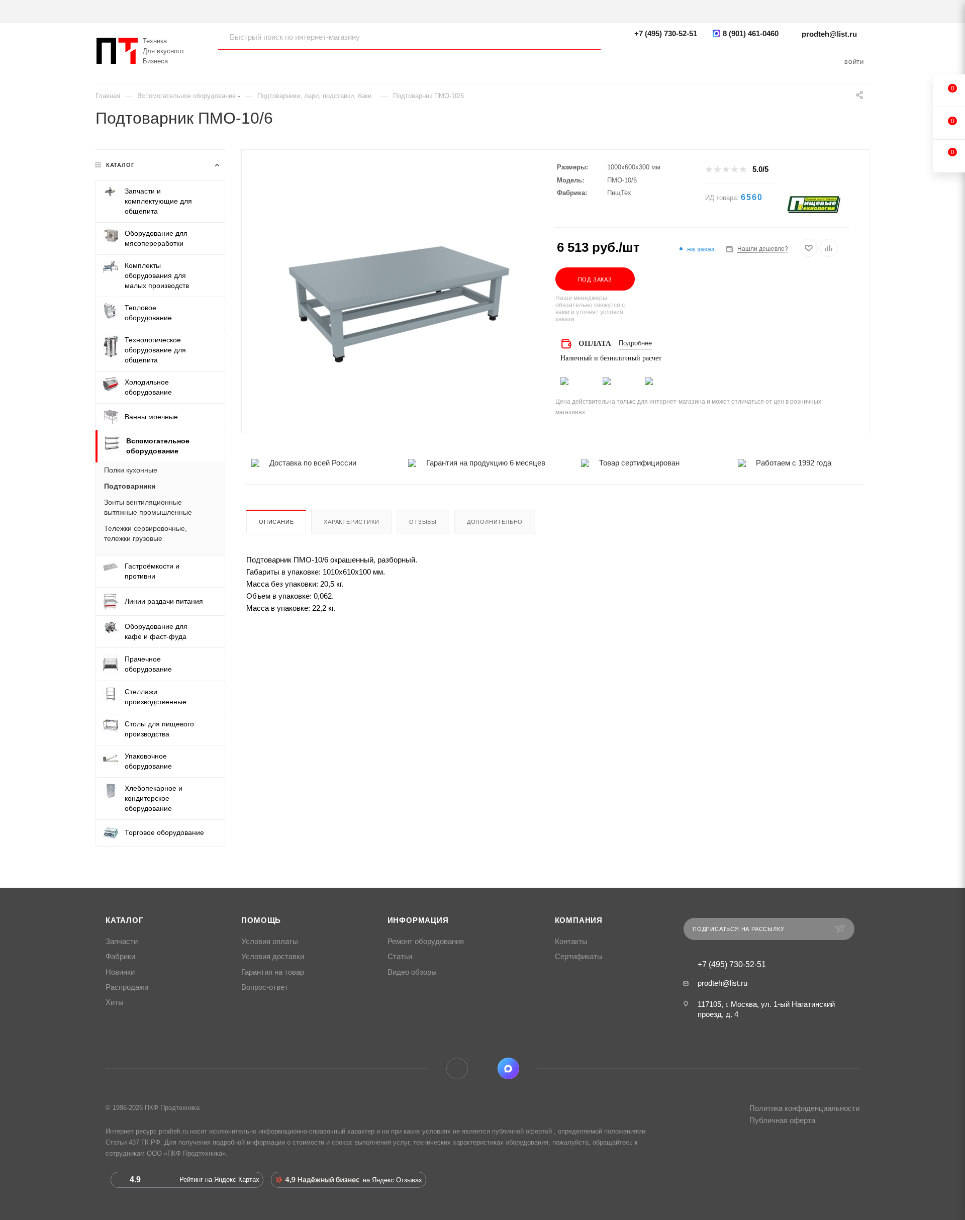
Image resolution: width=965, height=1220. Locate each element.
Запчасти (122, 941)
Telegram (457, 1068)
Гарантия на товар (272, 972)
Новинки (120, 972)
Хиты (115, 1002)
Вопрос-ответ (264, 987)
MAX (508, 1068)
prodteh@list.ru (829, 34)
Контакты (571, 941)
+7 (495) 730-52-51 (665, 33)
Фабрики (120, 957)
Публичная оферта (782, 1120)
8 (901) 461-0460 (751, 33)
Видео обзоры (412, 972)
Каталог (125, 920)
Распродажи (127, 987)
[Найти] (583, 36)
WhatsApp (483, 1068)
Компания (579, 920)
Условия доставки (272, 957)
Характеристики (351, 522)
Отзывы (423, 522)
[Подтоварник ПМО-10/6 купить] (398, 300)
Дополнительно (495, 522)
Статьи (400, 957)
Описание (276, 522)
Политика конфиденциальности (804, 1108)
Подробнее (635, 343)
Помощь (261, 920)
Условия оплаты (269, 941)
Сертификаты (579, 957)
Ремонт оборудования (426, 941)
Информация (418, 920)
